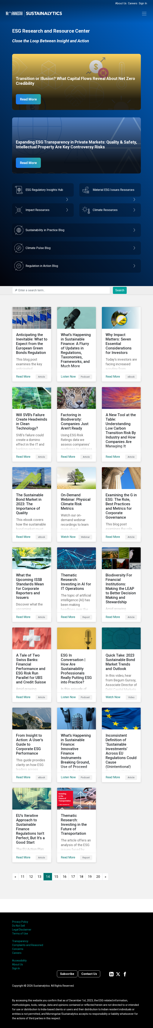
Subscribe (67, 974)
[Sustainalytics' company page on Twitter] (118, 974)
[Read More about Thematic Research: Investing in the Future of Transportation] (76, 825)
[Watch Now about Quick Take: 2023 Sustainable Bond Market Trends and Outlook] (121, 664)
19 (90, 877)
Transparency (20, 941)
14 (48, 877)
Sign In (143, 3)
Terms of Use (20, 933)
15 (56, 877)
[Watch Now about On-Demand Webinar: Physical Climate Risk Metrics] (76, 504)
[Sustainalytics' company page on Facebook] (125, 974)
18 (81, 877)
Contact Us (89, 974)
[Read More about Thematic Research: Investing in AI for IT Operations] (76, 584)
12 (31, 877)
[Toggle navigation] (144, 13)
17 (73, 877)
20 (98, 877)
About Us (121, 3)
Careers (132, 3)
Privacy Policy (20, 921)
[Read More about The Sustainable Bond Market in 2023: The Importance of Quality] (31, 504)
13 (39, 877)
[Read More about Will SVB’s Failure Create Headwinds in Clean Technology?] (31, 424)
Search (119, 290)
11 (22, 877)
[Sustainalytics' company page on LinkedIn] (111, 974)
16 (64, 877)
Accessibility (19, 960)
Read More (28, 99)
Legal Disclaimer (21, 929)
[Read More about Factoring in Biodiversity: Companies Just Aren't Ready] (76, 424)
